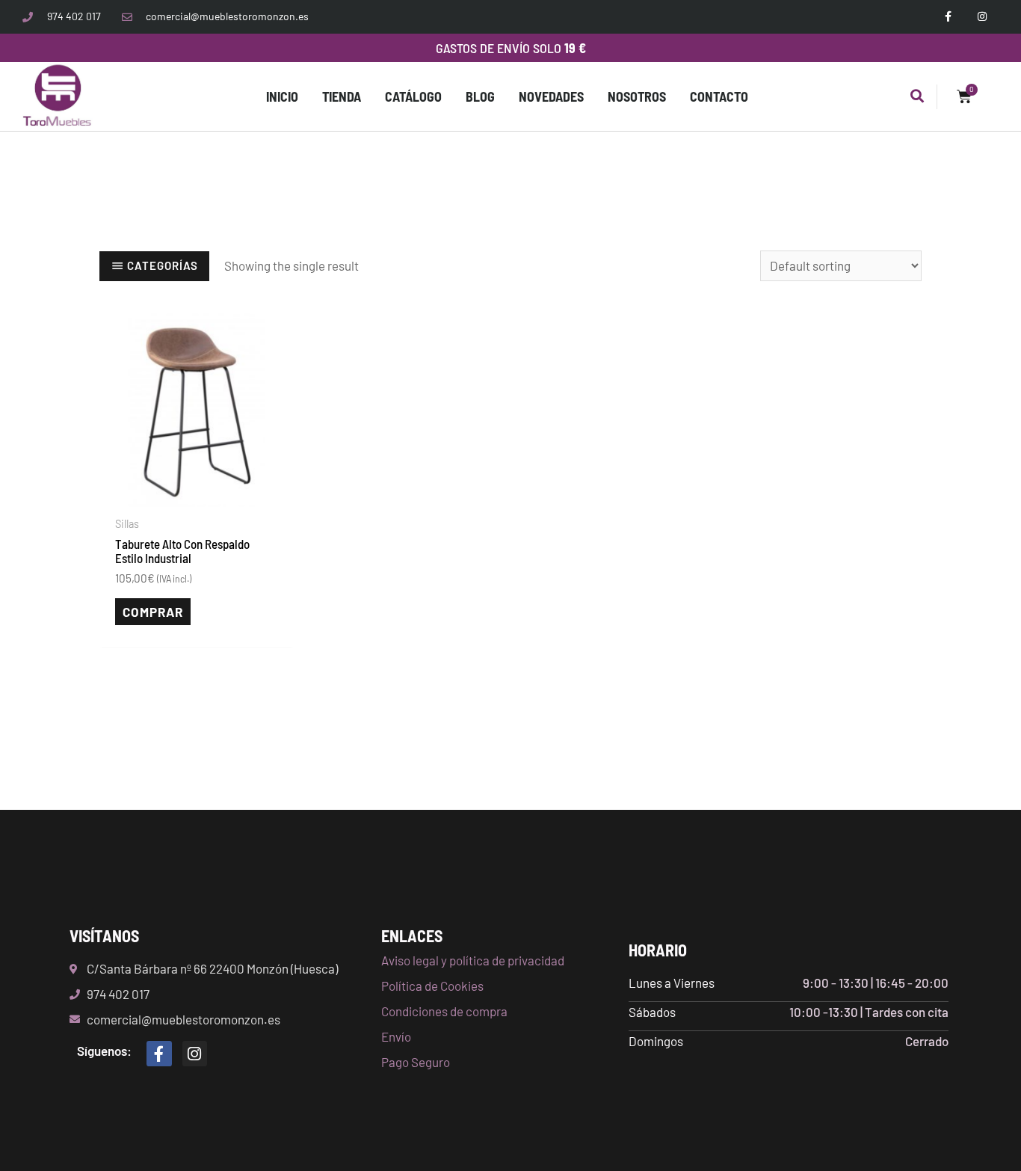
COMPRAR (153, 611)
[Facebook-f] (159, 1053)
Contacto (719, 96)
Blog (480, 96)
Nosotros (637, 96)
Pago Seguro (415, 1061)
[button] (916, 96)
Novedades (551, 96)
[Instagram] (195, 1053)
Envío (396, 1036)
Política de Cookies (432, 985)
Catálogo (413, 96)
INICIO (282, 96)
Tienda (341, 96)
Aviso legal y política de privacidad (472, 960)
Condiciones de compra (444, 1011)
